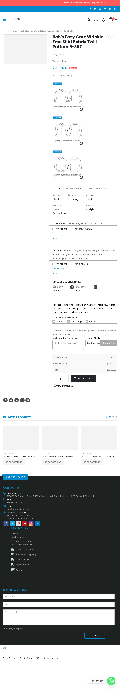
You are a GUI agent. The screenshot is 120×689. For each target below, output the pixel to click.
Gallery (14, 533)
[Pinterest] (100, 9)
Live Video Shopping (25, 554)
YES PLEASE (62, 229)
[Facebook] (90, 9)
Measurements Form (21, 541)
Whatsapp (76, 321)
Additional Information (65, 338)
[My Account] (96, 19)
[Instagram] (110, 9)
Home (6, 31)
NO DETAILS (81, 264)
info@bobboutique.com (18, 509)
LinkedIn (16, 400)
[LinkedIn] (115, 9)
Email (92, 321)
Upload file (92, 338)
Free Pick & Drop (26, 549)
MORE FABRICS (64, 67)
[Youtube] (105, 9)
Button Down (60, 212)
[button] (107, 417)
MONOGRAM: (60, 223)
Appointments (22, 564)
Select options (14, 462)
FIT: (55, 75)
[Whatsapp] (111, 681)
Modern (57, 290)
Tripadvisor (21, 570)
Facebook (5, 400)
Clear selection (58, 233)
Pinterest (18, 523)
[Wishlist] (103, 19)
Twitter (11, 400)
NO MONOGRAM (84, 229)
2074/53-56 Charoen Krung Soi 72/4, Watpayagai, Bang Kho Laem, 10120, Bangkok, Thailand (50, 496)
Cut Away (73, 199)
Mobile (59, 321)
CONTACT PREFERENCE (65, 317)
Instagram (31, 523)
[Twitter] (95, 9)
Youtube (24, 523)
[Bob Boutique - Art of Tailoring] (16, 19)
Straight (90, 209)
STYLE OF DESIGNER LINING (67, 281)
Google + (22, 400)
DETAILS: (57, 250)
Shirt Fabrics (9, 454)
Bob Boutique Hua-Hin (21, 544)
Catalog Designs (18, 537)
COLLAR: (57, 188)
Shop (15, 31)
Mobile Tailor (24, 559)
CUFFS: (89, 188)
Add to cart (85, 378)
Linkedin (37, 523)
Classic (56, 199)
